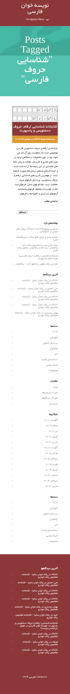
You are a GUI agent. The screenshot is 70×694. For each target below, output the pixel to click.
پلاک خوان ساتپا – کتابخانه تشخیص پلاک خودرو (40, 281)
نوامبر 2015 (51, 453)
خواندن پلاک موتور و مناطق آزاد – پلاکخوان (37, 264)
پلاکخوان (53, 348)
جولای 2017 (52, 425)
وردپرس (53, 403)
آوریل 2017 (52, 436)
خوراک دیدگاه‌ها (50, 398)
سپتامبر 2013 (51, 481)
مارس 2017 (51, 442)
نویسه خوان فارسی (35, 9)
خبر (56, 354)
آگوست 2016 (51, 447)
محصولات (53, 370)
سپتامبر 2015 (51, 458)
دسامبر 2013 (51, 475)
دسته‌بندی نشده (50, 359)
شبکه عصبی (52, 365)
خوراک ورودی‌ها (50, 392)
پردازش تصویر (50, 343)
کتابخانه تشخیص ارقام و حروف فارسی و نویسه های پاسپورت (38, 257)
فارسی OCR (29, 677)
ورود (55, 387)
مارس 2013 (51, 486)
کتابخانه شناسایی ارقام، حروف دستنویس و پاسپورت (35, 129)
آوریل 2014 (52, 469)
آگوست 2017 (51, 420)
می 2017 (53, 431)
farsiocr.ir (42, 677)
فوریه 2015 (52, 464)
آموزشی (54, 337)
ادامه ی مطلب (51, 201)
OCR (55, 332)
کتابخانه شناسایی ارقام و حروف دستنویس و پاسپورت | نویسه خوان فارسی (36, 624)
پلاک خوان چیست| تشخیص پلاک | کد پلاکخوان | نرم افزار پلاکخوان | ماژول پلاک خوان (37, 248)
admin (37, 139)
